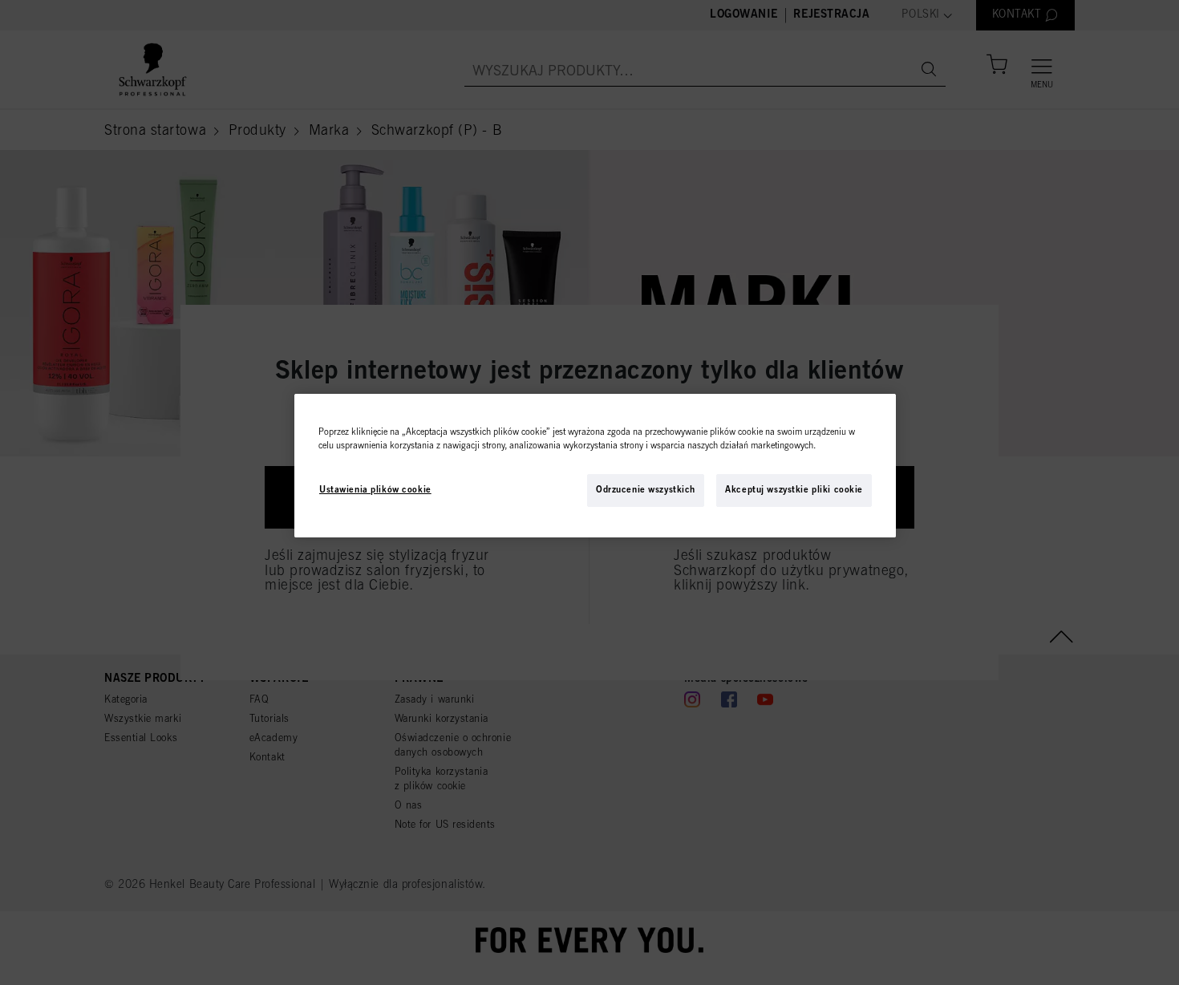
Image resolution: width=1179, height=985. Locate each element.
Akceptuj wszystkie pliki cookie (794, 489)
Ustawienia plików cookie (375, 489)
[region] (595, 465)
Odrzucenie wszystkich (645, 489)
